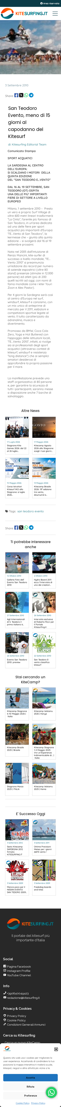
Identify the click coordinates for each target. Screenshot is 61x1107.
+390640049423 (17, 993)
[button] (56, 1049)
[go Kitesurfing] (30, 928)
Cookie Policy (22, 1103)
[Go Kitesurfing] (30, 13)
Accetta (30, 1077)
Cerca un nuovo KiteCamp (22, 1042)
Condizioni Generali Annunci (25, 1024)
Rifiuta (30, 1086)
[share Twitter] (21, 96)
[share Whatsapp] (26, 96)
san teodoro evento (30, 511)
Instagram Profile (18, 970)
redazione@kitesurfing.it (23, 997)
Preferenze (30, 1095)
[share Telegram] (31, 96)
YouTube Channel (18, 975)
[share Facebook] (16, 96)
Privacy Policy (38, 1103)
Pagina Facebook (18, 966)
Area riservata (51, 3)
